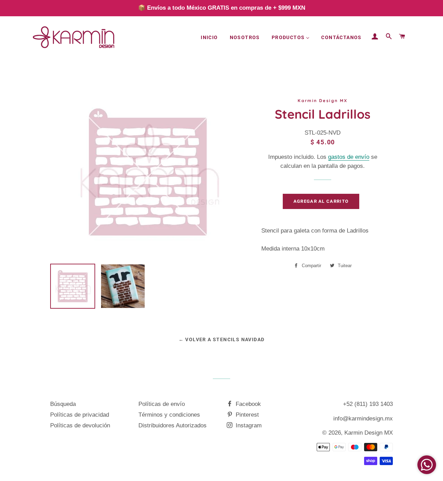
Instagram (248, 425)
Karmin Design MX (368, 432)
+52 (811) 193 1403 (368, 404)
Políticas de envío (161, 404)
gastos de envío (348, 157)
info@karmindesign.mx (363, 418)
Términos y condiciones (169, 414)
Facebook (247, 404)
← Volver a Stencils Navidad (222, 339)
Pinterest (246, 414)
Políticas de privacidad (79, 414)
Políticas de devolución (80, 425)
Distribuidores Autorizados (172, 425)
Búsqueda (63, 404)
